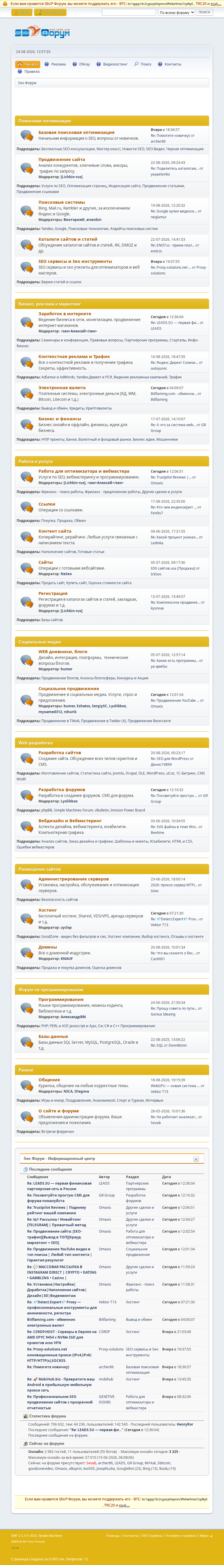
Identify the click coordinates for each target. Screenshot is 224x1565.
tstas (155, 890)
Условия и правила (181, 1535)
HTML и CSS (182, 841)
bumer (66, 669)
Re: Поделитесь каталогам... (175, 168)
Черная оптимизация (185, 148)
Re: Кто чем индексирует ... (174, 507)
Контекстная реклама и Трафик (74, 356)
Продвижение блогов (59, 678)
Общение (49, 1079)
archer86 (158, 141)
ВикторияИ (74, 219)
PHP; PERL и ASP (54, 1025)
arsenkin (94, 219)
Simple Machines (50, 1535)
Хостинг (47, 910)
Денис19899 (161, 764)
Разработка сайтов (59, 752)
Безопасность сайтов (59, 899)
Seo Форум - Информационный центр (59, 1158)
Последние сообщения (50, 1169)
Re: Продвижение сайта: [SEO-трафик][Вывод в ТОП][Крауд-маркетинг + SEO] (54, 1237)
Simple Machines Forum (73, 810)
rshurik (70, 711)
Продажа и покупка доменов (65, 967)
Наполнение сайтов (58, 551)
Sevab (156, 1122)
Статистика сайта (95, 773)
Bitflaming (159, 399)
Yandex (47, 228)
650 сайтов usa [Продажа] (173, 568)
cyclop (66, 927)
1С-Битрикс (186, 773)
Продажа (65, 520)
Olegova (81, 1091)
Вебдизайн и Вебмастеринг (70, 820)
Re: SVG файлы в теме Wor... (174, 826)
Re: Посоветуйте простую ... (174, 795)
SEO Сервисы (152, 1535)
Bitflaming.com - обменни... (174, 393)
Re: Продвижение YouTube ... (175, 700)
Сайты (45, 562)
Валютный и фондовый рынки (104, 439)
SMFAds (16, 1541)
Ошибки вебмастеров (35, 847)
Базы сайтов (52, 619)
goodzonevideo (40, 1468)
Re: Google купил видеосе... (174, 211)
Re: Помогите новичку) (170, 135)
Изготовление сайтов (60, 773)
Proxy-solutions (111, 1349)
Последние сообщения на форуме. (58, 1435)
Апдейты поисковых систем (134, 228)
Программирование (61, 999)
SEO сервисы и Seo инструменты (75, 261)
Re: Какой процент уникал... (174, 537)
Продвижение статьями (163, 185)
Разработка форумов (61, 789)
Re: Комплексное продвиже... (175, 602)
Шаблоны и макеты (131, 841)
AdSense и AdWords (58, 377)
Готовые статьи (91, 551)
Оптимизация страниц (87, 185)
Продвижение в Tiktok (60, 720)
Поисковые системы (61, 202)
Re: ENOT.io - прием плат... (173, 245)
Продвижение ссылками (38, 191)
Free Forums (36, 1541)
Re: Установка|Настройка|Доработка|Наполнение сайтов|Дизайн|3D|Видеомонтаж (57, 1290)
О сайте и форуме (58, 1111)
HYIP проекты (52, 439)
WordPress (155, 773)
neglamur (159, 217)
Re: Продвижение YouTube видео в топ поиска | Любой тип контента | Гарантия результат (59, 1255)
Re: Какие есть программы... (174, 660)
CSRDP (104, 1331)
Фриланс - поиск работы (62, 491)
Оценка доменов (106, 967)
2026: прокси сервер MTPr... (174, 884)
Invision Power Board (128, 810)
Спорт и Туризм (130, 1100)
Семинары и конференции (64, 340)
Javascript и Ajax (82, 1025)
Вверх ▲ (206, 1535)
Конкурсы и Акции (132, 678)
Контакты (130, 1535)
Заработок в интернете (64, 313)
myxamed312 (50, 711)
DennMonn (178, 1045)
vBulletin (102, 810)
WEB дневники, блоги (63, 651)
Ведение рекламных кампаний (140, 377)
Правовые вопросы (106, 340)
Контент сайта (54, 531)
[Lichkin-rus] (72, 176)
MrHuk (150, 1463)
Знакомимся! (104, 1100)
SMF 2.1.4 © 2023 (24, 1535)
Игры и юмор (52, 1100)
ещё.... (216, 3)
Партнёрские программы (146, 340)
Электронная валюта (62, 387)
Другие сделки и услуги (162, 491)
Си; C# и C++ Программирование (126, 1025)
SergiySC (99, 705)
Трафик (175, 377)
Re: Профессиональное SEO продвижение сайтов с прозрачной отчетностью (60, 1402)
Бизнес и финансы (59, 418)
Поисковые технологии (88, 228)
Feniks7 (157, 513)
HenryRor (185, 1424)
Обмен (80, 520)
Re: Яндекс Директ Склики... (174, 362)
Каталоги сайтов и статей (67, 239)
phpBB (46, 810)
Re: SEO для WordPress (170, 758)
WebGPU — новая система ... (175, 1085)
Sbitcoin (164, 1463)
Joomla (118, 773)
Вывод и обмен (54, 408)
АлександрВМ (73, 1016)
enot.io (156, 251)
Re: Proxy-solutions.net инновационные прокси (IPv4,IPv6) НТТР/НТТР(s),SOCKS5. (59, 1355)
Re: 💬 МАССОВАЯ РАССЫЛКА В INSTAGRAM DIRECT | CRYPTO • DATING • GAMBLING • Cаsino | (62, 1272)
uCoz (170, 773)
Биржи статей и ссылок (61, 281)
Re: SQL (157, 1045)
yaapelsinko (160, 174)
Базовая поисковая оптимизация (76, 132)
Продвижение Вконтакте (149, 720)
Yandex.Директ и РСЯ (94, 377)
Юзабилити (160, 841)
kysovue (157, 608)
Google (60, 228)
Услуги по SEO (53, 185)
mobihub (106, 1379)
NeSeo (66, 573)
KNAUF (67, 958)
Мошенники (167, 439)
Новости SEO (133, 148)
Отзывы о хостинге (187, 936)
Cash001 (158, 958)
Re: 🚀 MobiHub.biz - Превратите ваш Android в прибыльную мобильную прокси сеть (61, 1385)
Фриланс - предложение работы (112, 491)
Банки (71, 439)
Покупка (48, 520)
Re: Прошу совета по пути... (174, 1008)
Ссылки (46, 504)
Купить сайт (76, 582)
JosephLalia (106, 1468)
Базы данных (53, 1036)
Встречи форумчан (57, 1131)
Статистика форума (47, 1416)
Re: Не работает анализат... (174, 1116)
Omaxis (157, 483)
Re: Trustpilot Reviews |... (171, 477)
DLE (142, 773)
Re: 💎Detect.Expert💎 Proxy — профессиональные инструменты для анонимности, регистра (62, 1308)
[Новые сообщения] (27, 135)
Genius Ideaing (163, 1014)
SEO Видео (155, 148)
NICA (68, 1091)
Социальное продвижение (68, 688)
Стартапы (177, 340)
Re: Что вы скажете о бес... (173, 953)
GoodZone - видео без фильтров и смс (73, 936)
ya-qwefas (159, 666)
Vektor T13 (159, 924)
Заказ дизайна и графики (91, 841)
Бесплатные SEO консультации (68, 148)
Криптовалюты (99, 408)
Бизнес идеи (144, 439)
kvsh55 (89, 1468)
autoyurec (159, 368)
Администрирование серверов (73, 879)
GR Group (107, 1195)
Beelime (157, 832)
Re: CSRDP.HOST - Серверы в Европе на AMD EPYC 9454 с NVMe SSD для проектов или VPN (62, 1337)
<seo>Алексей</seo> (79, 331)
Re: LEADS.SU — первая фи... (175, 322)
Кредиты (76, 408)
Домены (47, 947)
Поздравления (78, 1100)
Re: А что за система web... (173, 424)
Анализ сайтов (54, 841)
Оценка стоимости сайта (110, 582)
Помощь (113, 1535)
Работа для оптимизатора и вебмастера (84, 471)
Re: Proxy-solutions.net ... (171, 267)
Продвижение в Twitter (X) (103, 720)
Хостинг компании (124, 936)
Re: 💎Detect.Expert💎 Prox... (174, 919)
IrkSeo (156, 574)
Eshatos (83, 705)
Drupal (131, 773)
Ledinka (157, 542)
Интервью (154, 1100)
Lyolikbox (117, 705)
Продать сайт (52, 582)
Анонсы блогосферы (97, 678)
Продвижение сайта (61, 159)
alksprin (75, 1468)
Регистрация (53, 593)
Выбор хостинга (155, 936)
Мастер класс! (108, 148)
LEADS (156, 328)
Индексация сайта (124, 185)
